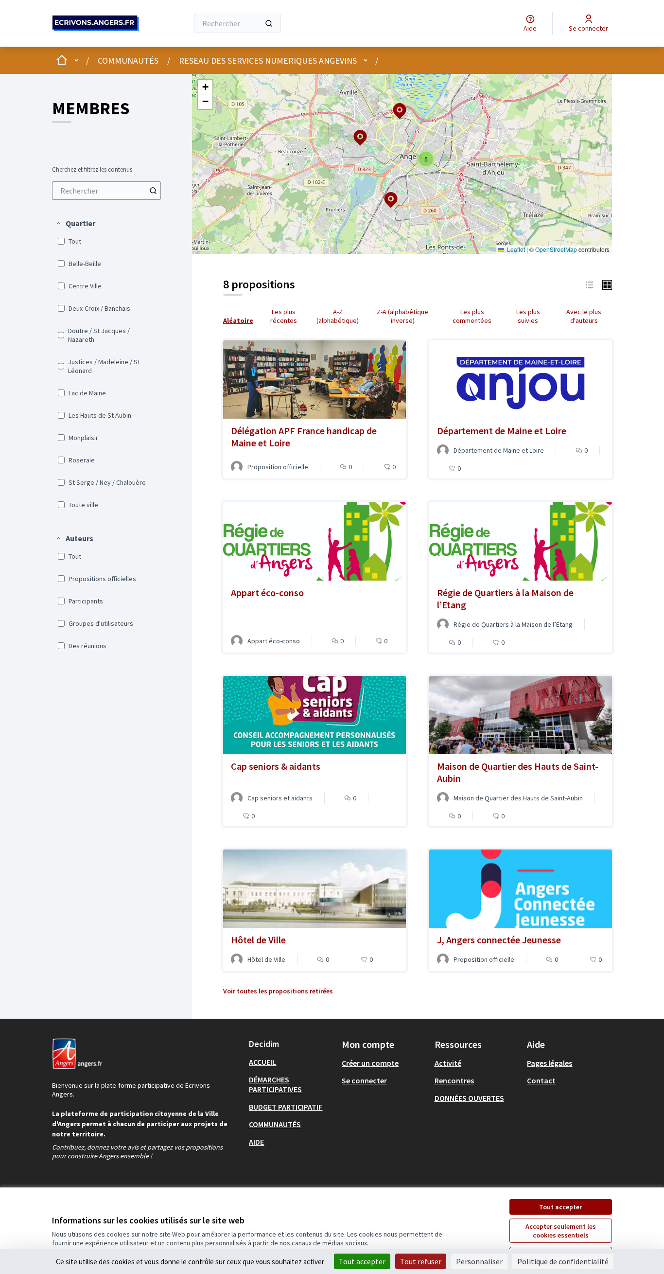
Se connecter (364, 1080)
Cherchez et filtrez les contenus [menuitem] (92, 170)
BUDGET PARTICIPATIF (285, 1107)
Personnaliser (479, 1261)
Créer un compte (370, 1063)
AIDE (256, 1142)
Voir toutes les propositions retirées (278, 991)
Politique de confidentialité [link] (563, 1261)
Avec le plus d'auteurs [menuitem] (583, 316)
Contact (541, 1080)
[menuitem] (106, 190)
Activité (448, 1063)
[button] (75, 223)
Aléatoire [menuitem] (238, 320)
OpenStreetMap (556, 249)
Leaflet (515, 249)
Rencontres (454, 1080)
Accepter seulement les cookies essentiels (560, 1230)
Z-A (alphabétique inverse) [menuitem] (402, 316)
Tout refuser (420, 1261)
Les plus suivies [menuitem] (528, 316)
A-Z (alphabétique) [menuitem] (337, 316)
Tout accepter (560, 1207)
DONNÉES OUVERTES (469, 1098)
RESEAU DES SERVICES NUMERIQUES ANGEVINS (268, 60)
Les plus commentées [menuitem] (472, 316)
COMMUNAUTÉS (128, 60)
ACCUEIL (262, 1062)
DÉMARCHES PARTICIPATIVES (275, 1084)
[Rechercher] (269, 23)
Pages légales (549, 1063)
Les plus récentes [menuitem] (283, 316)
